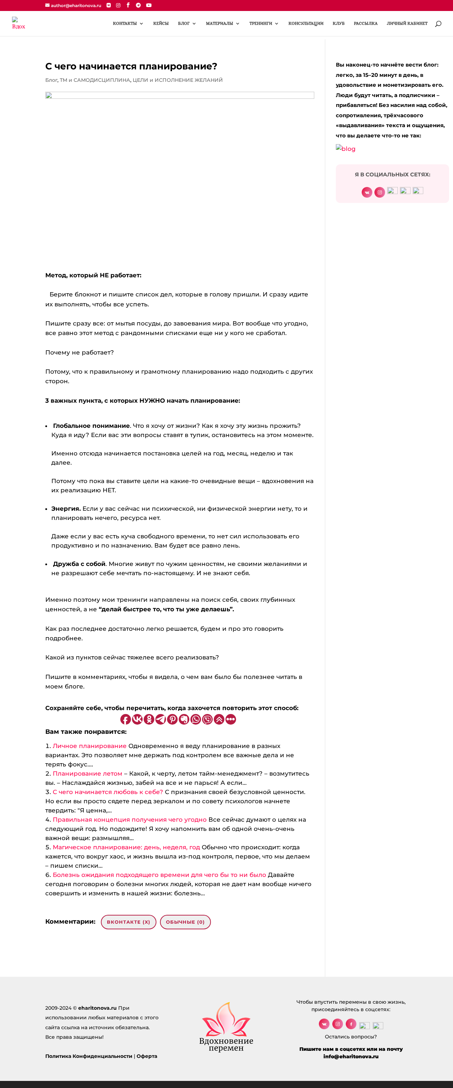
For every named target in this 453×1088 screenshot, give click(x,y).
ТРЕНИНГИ (261, 23)
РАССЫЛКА (366, 23)
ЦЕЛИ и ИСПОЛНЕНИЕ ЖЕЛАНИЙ (178, 80)
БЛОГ (184, 23)
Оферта (147, 1056)
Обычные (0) (185, 922)
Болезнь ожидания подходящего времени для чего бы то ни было (159, 874)
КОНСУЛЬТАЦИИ (305, 23)
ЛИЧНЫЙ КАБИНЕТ (407, 23)
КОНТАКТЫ (125, 23)
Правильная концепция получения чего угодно (130, 819)
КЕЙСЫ (161, 23)
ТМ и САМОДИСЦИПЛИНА (95, 80)
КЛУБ (339, 23)
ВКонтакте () (128, 922)
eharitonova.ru (97, 1008)
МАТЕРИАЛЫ (219, 23)
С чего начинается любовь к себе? (108, 791)
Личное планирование (90, 745)
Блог (51, 80)
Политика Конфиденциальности (88, 1056)
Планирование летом (87, 773)
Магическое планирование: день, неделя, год (126, 847)
